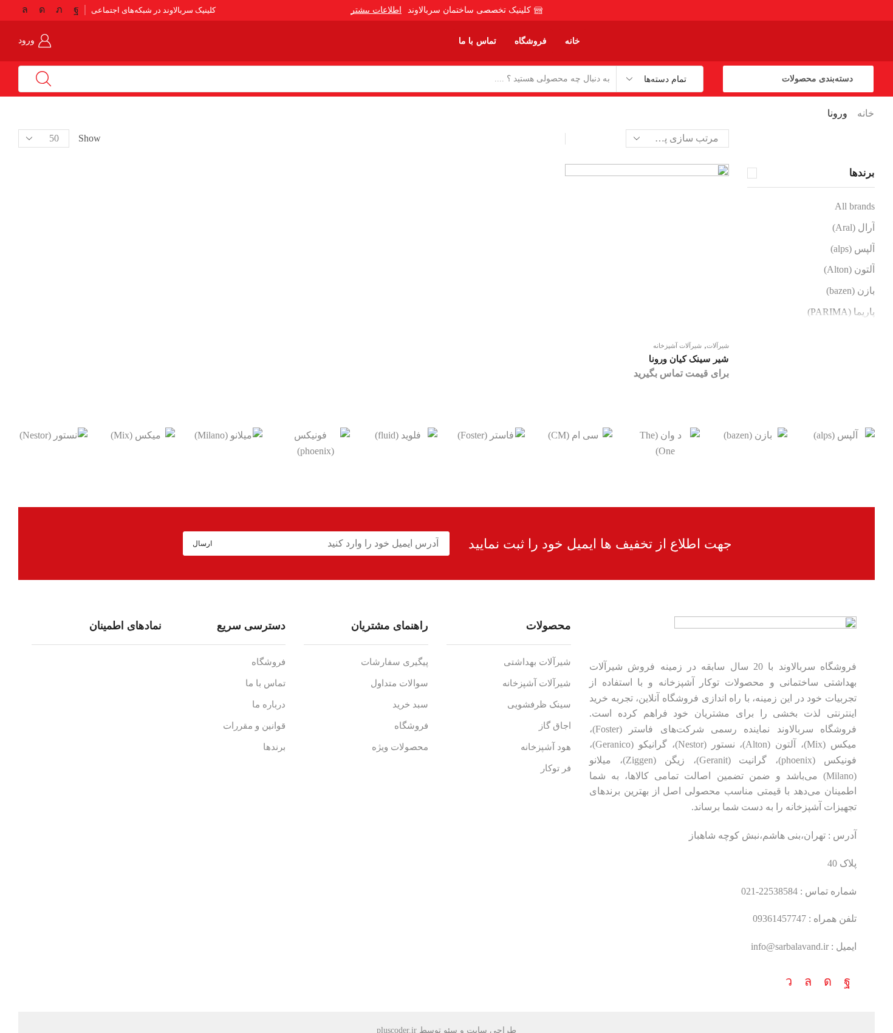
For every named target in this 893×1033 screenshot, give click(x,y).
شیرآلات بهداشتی (537, 662)
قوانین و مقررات (254, 726)
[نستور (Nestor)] (52, 435)
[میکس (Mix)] (140, 435)
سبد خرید (410, 704)
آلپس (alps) (852, 249)
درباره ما (269, 704)
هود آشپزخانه (546, 747)
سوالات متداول (399, 683)
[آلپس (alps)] (840, 435)
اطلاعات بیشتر (374, 10)
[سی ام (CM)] (577, 435)
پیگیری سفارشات (394, 662)
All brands (855, 206)
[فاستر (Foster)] (490, 435)
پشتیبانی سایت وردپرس (427, 1021)
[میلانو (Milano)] (227, 435)
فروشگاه (531, 41)
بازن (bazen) (850, 290)
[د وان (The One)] (665, 443)
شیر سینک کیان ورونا (689, 359)
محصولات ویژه (400, 747)
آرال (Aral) (853, 227)
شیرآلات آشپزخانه (677, 345)
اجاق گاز (555, 726)
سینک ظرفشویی (539, 704)
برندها (274, 747)
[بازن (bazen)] (752, 435)
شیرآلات (718, 345)
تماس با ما (477, 41)
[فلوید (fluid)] (402, 435)
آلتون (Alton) (849, 269)
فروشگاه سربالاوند (818, 666)
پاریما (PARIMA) (841, 312)
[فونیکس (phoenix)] (315, 443)
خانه (572, 41)
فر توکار (556, 768)
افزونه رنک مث (443, 1021)
